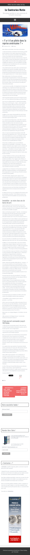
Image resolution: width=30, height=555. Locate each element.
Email (20, 377)
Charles (14, 46)
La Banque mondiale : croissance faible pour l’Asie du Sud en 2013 (21, 391)
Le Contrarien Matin (15, 10)
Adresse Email (5, 409)
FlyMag (25, 550)
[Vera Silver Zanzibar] (15, 520)
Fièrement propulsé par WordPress (11, 550)
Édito (5, 380)
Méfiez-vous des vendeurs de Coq (16, 4)
